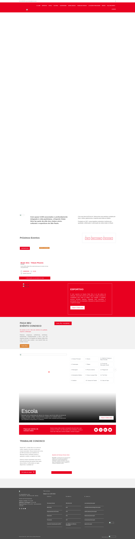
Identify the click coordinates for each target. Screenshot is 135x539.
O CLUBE (38, 5)
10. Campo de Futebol (91, 380)
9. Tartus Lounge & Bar (91, 375)
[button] (25, 248)
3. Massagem (74, 369)
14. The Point (103, 375)
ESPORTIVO (44, 5)
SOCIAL (50, 5)
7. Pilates (88, 364)
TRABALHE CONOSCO (82, 5)
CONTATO (114, 9)
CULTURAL (56, 5)
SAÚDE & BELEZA (72, 5)
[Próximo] (115, 369)
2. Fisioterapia (74, 364)
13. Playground (104, 369)
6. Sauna (88, 358)
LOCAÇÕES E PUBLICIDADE (94, 5)
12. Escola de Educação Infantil (104, 364)
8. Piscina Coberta (90, 369)
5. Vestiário (73, 380)
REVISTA (103, 5)
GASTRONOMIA (63, 5)
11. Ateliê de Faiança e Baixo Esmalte (106, 359)
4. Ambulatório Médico (76, 375)
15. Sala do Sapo (104, 380)
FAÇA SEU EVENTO (111, 5)
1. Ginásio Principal (76, 358)
